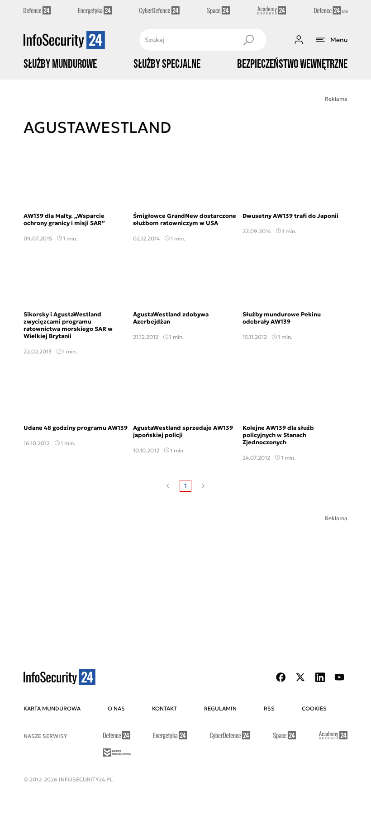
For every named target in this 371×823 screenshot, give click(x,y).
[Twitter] (300, 677)
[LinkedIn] (320, 677)
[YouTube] (339, 677)
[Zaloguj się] (298, 40)
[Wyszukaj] (248, 40)
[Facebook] (281, 677)
